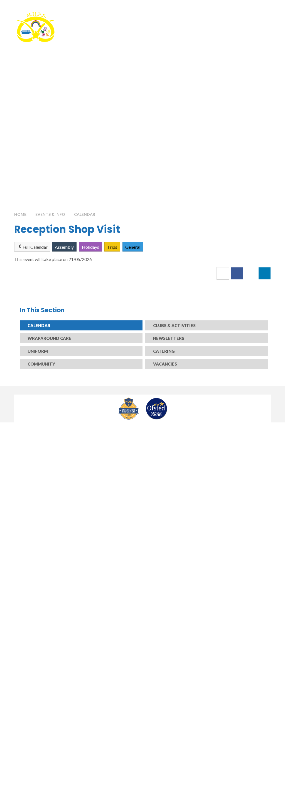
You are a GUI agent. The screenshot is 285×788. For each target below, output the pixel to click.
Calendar (84, 214)
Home (20, 214)
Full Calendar (35, 247)
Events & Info (50, 214)
